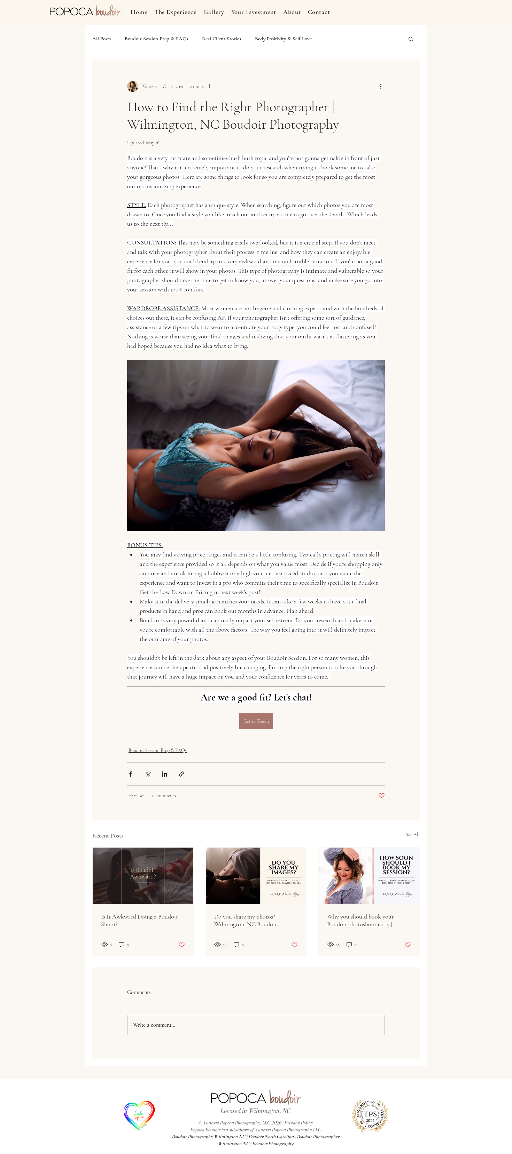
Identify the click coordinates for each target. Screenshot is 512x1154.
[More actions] (381, 86)
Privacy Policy (299, 1122)
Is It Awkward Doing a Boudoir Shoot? (139, 920)
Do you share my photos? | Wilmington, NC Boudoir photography (246, 920)
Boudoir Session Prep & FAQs (156, 38)
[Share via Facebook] (130, 774)
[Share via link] (181, 774)
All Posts (101, 38)
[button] (411, 38)
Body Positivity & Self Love (283, 38)
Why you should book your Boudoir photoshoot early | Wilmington (360, 920)
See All (413, 835)
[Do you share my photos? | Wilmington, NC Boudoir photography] (256, 876)
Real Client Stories (221, 38)
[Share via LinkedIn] (164, 774)
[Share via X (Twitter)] (147, 774)
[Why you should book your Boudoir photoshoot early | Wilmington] (369, 876)
